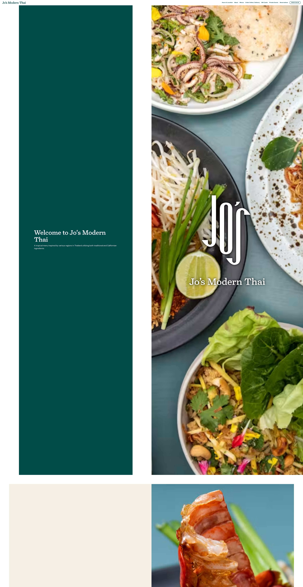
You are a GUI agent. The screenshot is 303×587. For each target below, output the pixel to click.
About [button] (236, 2)
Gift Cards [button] (264, 2)
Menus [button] (242, 2)
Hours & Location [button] (227, 2)
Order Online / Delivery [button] (252, 2)
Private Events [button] (273, 2)
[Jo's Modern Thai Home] (14, 2)
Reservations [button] (284, 2)
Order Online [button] (295, 2)
